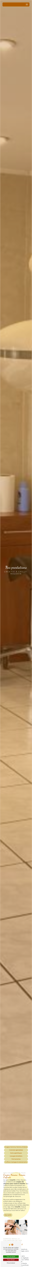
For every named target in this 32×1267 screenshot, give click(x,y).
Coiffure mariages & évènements (16, 1162)
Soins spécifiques (16, 1153)
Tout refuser (11, 1260)
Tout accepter (11, 1256)
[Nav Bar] (27, 4)
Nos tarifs (8, 1215)
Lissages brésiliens (16, 1156)
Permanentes (16, 1159)
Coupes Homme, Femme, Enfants (16, 1147)
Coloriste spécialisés (16, 1150)
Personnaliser (11, 1263)
